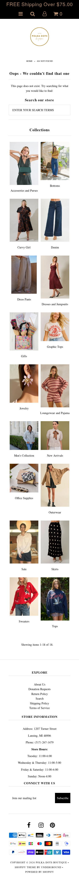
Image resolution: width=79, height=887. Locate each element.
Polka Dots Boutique (51, 862)
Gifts (24, 356)
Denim (55, 247)
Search (40, 698)
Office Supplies (24, 498)
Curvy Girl (24, 247)
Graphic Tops (55, 347)
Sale (24, 569)
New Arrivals (55, 455)
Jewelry (24, 408)
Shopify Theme (25, 867)
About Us (39, 684)
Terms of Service (39, 708)
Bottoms (55, 186)
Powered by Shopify (39, 871)
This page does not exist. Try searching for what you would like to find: (39, 88)
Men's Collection (24, 455)
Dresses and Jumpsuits (55, 304)
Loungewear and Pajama (55, 413)
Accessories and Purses (24, 190)
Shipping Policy (39, 703)
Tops (55, 626)
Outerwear (55, 512)
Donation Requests (39, 689)
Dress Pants (24, 299)
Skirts (54, 569)
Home (29, 61)
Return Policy (39, 694)
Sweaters (24, 621)
